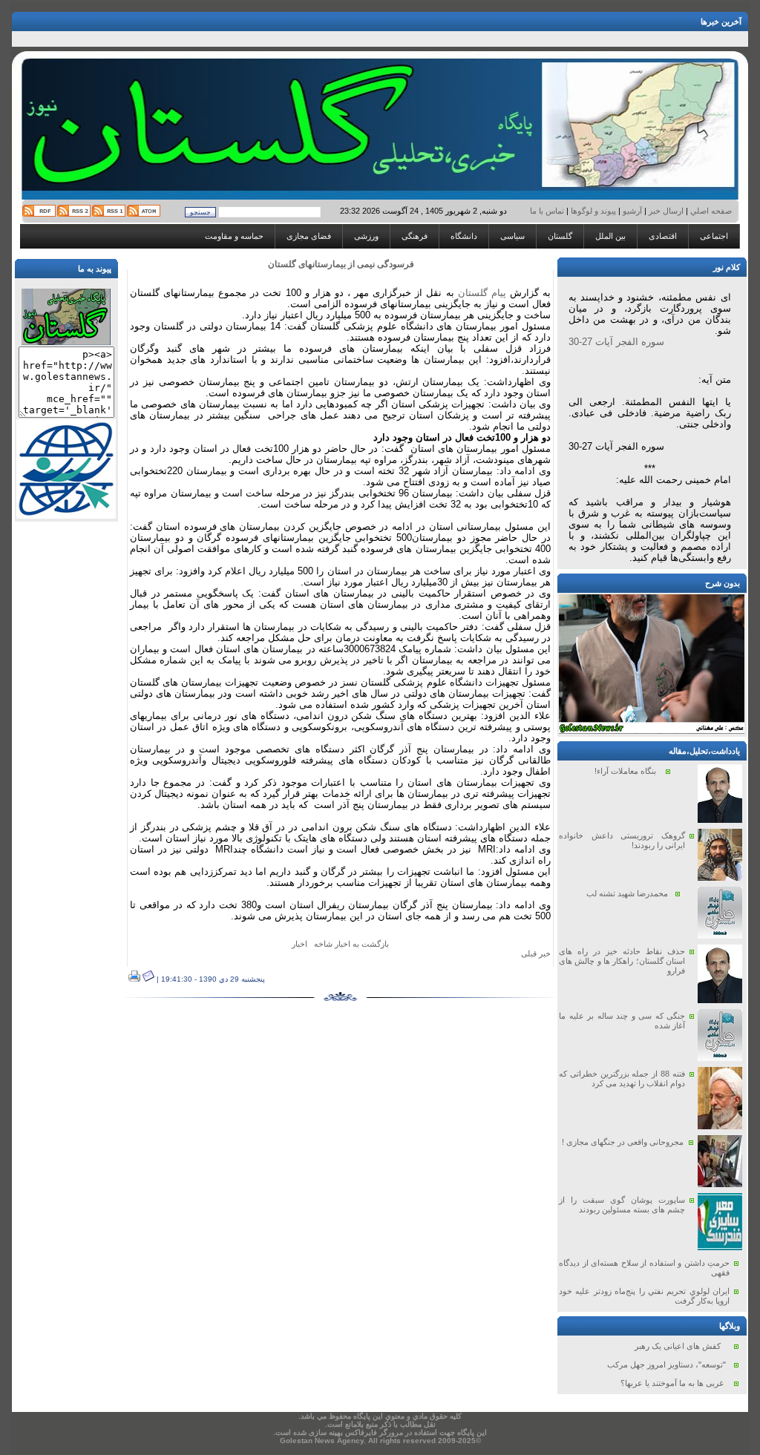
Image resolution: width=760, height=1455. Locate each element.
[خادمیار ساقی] (651, 730)
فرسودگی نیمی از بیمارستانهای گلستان (341, 264)
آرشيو (632, 210)
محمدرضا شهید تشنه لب (627, 893)
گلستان (560, 235)
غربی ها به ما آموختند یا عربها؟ (672, 1383)
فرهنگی (415, 235)
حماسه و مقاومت (234, 235)
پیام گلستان (482, 292)
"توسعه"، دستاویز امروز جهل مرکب (666, 1364)
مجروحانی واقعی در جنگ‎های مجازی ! (623, 1141)
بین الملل (610, 235)
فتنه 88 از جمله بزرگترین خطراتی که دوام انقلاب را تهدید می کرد (622, 1078)
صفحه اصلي (710, 210)
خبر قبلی (536, 953)
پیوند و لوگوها (593, 210)
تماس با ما (548, 210)
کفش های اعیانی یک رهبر (678, 1345)
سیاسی (512, 235)
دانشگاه (464, 235)
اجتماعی (714, 235)
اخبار (299, 943)
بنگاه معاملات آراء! (625, 770)
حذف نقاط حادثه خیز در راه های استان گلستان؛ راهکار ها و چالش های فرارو (622, 961)
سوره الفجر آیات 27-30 (616, 341)
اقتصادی (663, 235)
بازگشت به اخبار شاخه (351, 943)
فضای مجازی (308, 235)
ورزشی (366, 235)
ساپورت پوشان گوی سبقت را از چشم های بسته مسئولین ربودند (622, 1204)
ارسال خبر (666, 210)
